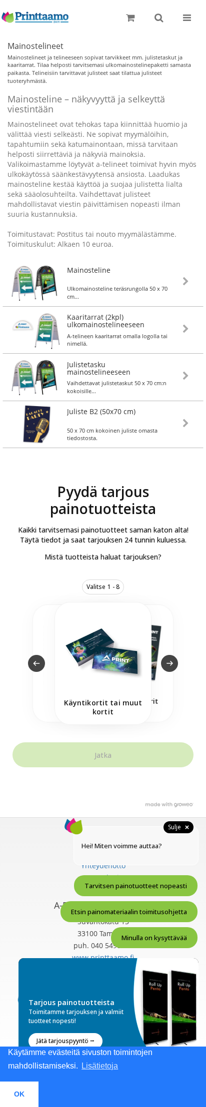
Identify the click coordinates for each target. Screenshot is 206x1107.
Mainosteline (88, 270)
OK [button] (19, 1094)
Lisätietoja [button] (100, 1066)
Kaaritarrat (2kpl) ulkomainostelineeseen (105, 320)
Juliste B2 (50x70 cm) (101, 411)
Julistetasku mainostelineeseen (98, 368)
